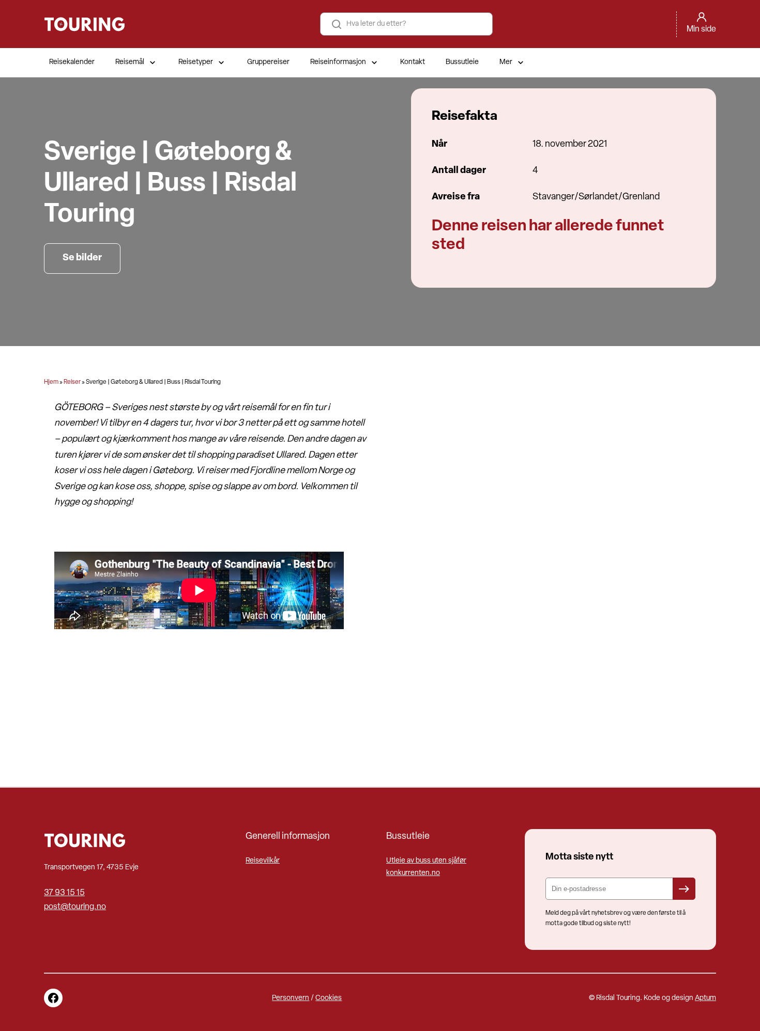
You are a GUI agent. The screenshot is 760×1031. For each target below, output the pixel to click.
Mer (505, 62)
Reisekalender (72, 62)
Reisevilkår (263, 861)
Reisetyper (195, 62)
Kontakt (412, 62)
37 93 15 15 (64, 893)
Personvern (290, 998)
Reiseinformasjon (338, 62)
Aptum (705, 998)
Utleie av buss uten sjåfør (426, 861)
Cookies (328, 998)
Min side (701, 29)
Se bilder (82, 258)
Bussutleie (462, 62)
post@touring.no (75, 907)
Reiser (72, 382)
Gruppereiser (268, 62)
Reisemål (129, 62)
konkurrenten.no (413, 873)
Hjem (51, 382)
